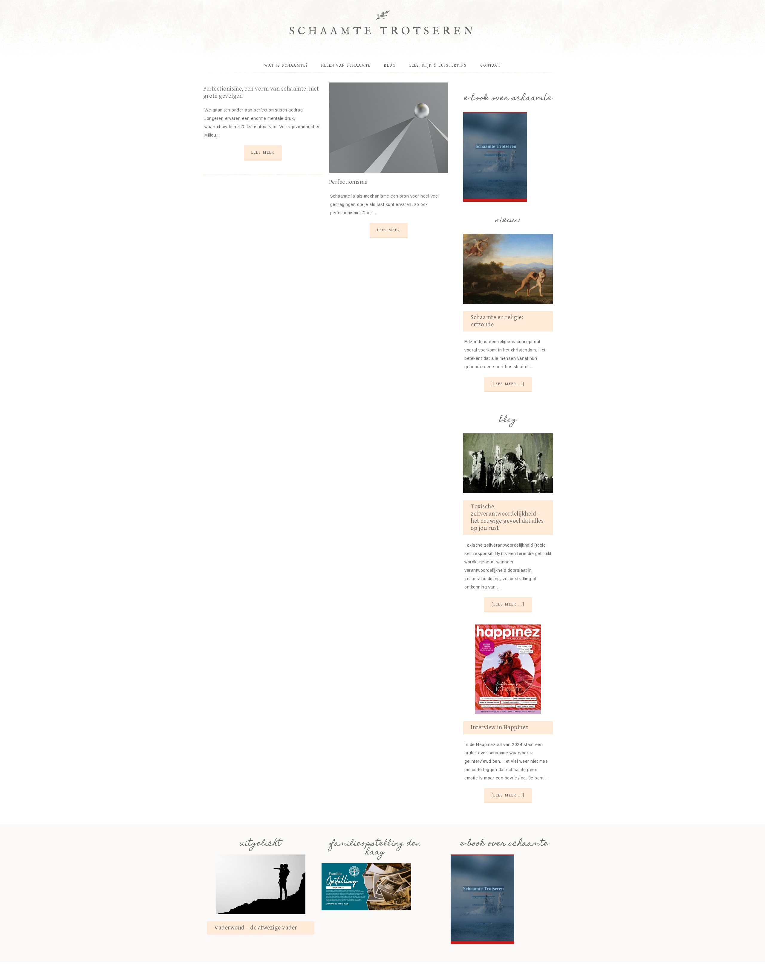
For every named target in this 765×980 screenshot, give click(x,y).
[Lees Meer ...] (508, 384)
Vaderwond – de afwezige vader (255, 927)
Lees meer (262, 152)
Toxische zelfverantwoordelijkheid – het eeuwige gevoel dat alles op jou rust (507, 517)
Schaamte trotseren (382, 31)
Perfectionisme (348, 182)
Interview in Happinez (499, 727)
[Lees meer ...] (508, 604)
